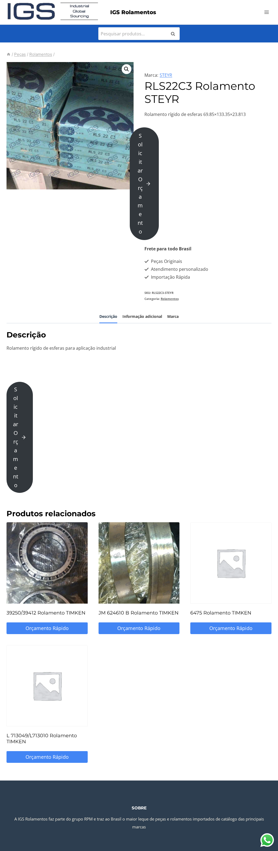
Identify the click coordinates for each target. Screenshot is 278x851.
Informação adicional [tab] (142, 316)
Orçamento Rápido (47, 628)
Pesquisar (174, 33)
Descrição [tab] (108, 316)
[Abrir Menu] (266, 12)
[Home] (9, 54)
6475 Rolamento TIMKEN (220, 613)
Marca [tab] (173, 316)
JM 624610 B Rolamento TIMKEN (139, 613)
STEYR (166, 75)
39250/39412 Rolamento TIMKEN (46, 613)
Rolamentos (170, 299)
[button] (126, 69)
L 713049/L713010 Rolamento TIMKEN (42, 739)
